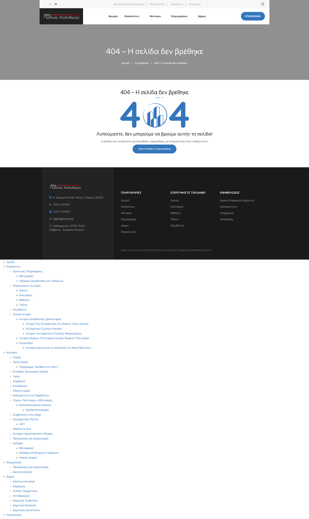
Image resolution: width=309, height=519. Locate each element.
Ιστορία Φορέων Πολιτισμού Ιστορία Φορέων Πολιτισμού (54, 338)
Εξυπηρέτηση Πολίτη (25, 419)
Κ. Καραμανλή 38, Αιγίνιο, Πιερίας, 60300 (78, 197)
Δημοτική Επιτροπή (24, 505)
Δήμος (125, 225)
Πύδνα (174, 219)
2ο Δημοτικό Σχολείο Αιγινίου (44, 328)
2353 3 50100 (61, 204)
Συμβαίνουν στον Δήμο (27, 414)
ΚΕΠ (22, 424)
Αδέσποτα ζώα (22, 428)
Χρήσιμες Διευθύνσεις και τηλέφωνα (41, 280)
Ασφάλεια (19, 381)
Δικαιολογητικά (22, 472)
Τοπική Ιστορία (22, 314)
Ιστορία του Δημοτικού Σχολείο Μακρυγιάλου (54, 333)
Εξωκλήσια (26, 343)
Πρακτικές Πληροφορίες (27, 271)
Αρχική (126, 63)
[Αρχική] (61, 16)
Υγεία (16, 376)
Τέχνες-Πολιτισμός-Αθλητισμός (32, 400)
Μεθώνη (175, 213)
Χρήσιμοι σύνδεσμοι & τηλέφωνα (39, 452)
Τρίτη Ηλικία (20, 362)
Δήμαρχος (19, 486)
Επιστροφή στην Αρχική (154, 149)
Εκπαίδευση (20, 386)
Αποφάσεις (195, 4)
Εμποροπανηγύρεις (37, 409)
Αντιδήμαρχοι (21, 495)
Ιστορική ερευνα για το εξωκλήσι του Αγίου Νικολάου (58, 347)
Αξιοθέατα (177, 225)
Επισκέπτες (128, 206)
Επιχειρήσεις (128, 219)
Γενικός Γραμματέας (25, 491)
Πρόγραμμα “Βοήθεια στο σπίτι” (39, 366)
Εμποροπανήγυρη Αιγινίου (35, 405)
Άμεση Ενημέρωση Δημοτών (129, 4)
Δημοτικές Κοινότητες (26, 510)
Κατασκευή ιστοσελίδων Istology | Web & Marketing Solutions (182, 250)
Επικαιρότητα (157, 4)
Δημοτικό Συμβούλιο (25, 500)
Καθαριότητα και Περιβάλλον (31, 395)
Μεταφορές (26, 276)
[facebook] (50, 4)
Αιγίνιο (174, 200)
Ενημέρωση (177, 4)
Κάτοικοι (126, 213)
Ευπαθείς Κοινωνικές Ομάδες (30, 371)
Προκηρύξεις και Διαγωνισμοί (30, 438)
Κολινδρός (176, 206)
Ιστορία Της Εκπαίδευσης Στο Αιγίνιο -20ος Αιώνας (57, 323)
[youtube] (56, 4)
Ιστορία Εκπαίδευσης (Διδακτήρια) (40, 319)
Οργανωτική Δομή (24, 481)
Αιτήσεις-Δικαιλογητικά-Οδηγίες (33, 433)
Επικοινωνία (253, 16)
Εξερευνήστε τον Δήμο (27, 285)
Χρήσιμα (18, 443)
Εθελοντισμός (21, 390)
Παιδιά (17, 357)
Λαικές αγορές (28, 457)
